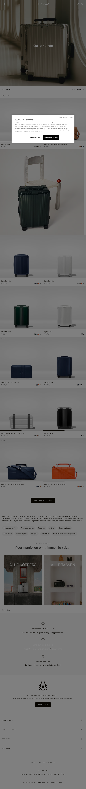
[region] (43, 129)
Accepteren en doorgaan (51, 137)
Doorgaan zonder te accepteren (65, 117)
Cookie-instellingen (34, 137)
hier (32, 126)
